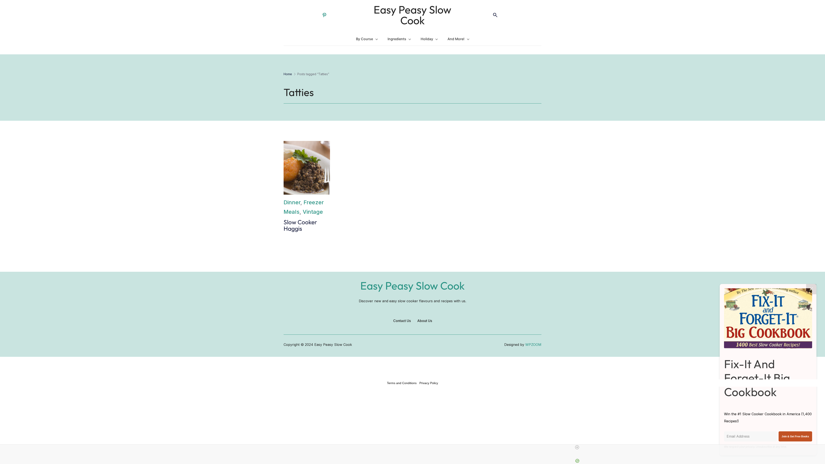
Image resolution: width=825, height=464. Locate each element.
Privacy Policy (428, 383)
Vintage (313, 212)
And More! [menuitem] (456, 39)
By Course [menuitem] (364, 39)
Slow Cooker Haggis (300, 225)
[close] (577, 447)
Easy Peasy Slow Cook (412, 15)
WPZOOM (533, 344)
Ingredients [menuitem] (397, 39)
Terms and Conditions (402, 383)
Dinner (292, 202)
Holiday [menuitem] (427, 39)
